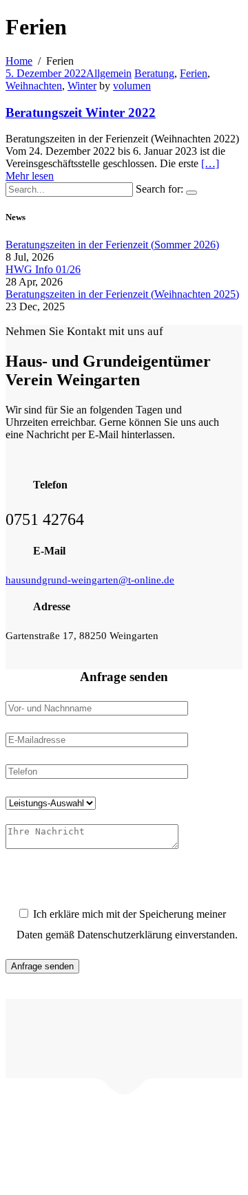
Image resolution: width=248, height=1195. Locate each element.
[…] (210, 163)
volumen (132, 85)
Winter (82, 85)
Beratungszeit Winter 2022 (81, 112)
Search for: (159, 189)
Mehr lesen (30, 176)
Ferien (193, 73)
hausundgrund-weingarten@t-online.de (90, 579)
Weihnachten (34, 85)
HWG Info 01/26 (43, 269)
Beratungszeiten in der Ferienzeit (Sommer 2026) (112, 244)
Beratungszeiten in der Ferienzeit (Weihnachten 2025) (122, 294)
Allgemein (109, 73)
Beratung (154, 73)
